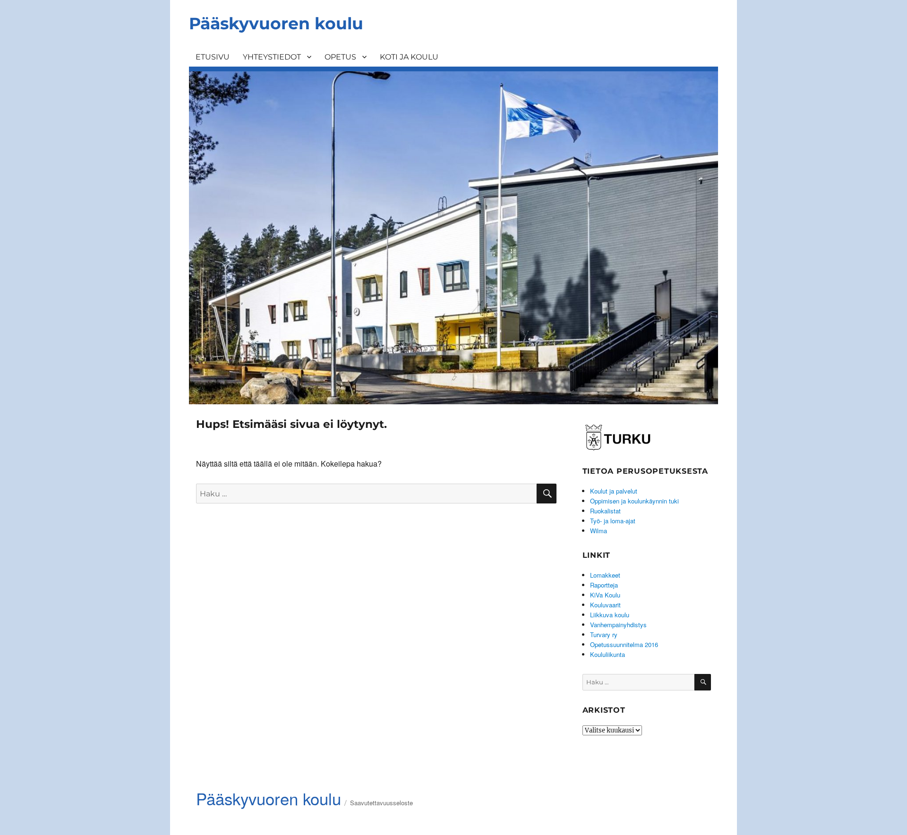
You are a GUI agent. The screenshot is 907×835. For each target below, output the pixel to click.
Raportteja (604, 584)
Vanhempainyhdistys (618, 624)
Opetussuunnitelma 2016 (624, 644)
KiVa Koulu (605, 594)
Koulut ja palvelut (613, 490)
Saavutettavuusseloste (381, 802)
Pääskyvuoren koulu (276, 23)
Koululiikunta (607, 654)
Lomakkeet (605, 575)
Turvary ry (603, 634)
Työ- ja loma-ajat (612, 520)
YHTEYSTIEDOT (272, 56)
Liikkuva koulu (609, 614)
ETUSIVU (213, 56)
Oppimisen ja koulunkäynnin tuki (634, 500)
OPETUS (340, 56)
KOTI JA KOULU (409, 56)
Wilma (598, 530)
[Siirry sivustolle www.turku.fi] (617, 435)
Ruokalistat (605, 510)
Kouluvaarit (605, 604)
